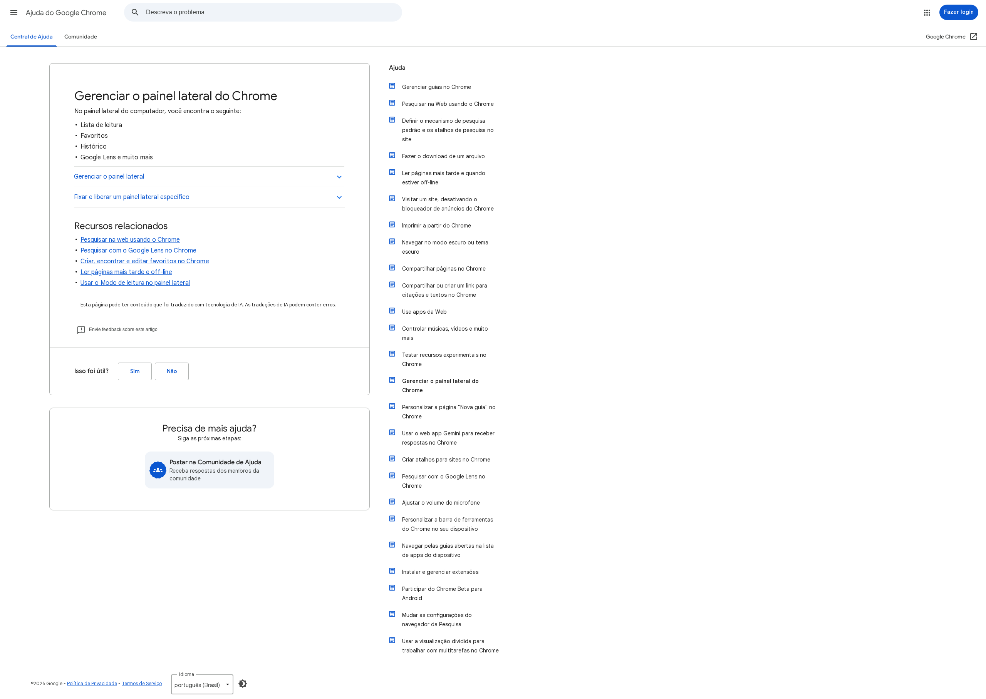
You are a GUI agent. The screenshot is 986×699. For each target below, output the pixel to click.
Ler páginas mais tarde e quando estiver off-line (443, 178)
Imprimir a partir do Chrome (436, 225)
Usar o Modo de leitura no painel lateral (135, 283)
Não (172, 371)
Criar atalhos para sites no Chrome (446, 459)
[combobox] (274, 12)
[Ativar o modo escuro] (242, 683)
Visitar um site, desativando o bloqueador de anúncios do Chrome (448, 204)
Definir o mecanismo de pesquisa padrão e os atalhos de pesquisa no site (448, 130)
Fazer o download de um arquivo (443, 156)
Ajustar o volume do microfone (441, 502)
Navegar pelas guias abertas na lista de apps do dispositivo (448, 550)
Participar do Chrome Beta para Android (442, 593)
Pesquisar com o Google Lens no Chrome (138, 250)
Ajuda (397, 68)
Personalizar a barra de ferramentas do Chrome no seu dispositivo (447, 524)
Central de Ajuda (31, 36)
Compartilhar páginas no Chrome (444, 268)
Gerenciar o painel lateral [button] (109, 177)
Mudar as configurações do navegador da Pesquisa (437, 620)
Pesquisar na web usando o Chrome (130, 240)
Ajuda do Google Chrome (66, 12)
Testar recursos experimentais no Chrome (444, 359)
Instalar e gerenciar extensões (440, 572)
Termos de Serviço (142, 683)
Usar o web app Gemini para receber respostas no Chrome (448, 438)
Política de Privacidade (92, 683)
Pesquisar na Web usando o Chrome (448, 103)
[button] (14, 12)
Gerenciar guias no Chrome (436, 87)
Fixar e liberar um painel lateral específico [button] (132, 197)
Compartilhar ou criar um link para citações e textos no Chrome (444, 290)
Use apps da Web (424, 311)
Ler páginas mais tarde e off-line (126, 272)
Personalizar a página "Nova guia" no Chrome (449, 412)
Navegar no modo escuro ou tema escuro (445, 247)
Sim (135, 371)
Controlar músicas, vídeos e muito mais (445, 333)
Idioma (186, 674)
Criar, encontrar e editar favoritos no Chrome (144, 261)
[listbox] (202, 684)
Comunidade (80, 36)
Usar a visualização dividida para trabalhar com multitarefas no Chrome (450, 646)
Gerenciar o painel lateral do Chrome (440, 386)
